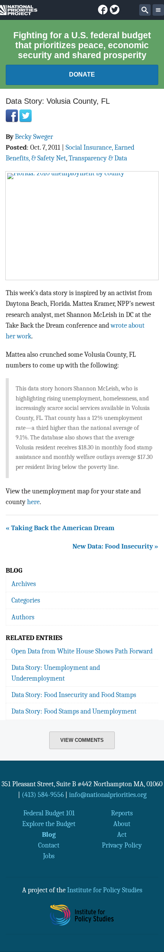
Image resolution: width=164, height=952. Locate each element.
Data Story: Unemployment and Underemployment (55, 673)
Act (122, 834)
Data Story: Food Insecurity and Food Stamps (73, 695)
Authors (22, 617)
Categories (25, 600)
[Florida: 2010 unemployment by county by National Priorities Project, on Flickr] (82, 225)
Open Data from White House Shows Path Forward (82, 651)
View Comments (82, 740)
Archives (23, 584)
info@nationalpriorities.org (107, 795)
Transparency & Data (98, 158)
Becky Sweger (34, 136)
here (33, 502)
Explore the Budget (49, 824)
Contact (48, 845)
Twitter (25, 115)
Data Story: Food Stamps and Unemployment (74, 711)
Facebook (12, 115)
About (121, 824)
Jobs (49, 856)
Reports (122, 813)
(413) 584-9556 (43, 795)
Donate (82, 74)
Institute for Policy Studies (104, 890)
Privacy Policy (122, 845)
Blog (49, 834)
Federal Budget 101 (49, 813)
